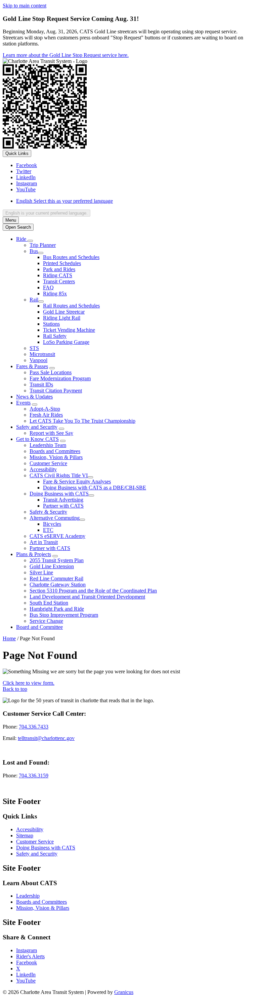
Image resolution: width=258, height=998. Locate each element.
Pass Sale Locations (51, 372)
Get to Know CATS (37, 439)
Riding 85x (55, 293)
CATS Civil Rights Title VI (59, 475)
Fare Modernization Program (60, 378)
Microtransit (42, 354)
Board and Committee (39, 627)
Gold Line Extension (52, 566)
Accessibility (43, 469)
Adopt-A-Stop (45, 409)
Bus (34, 251)
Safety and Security (36, 427)
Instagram (26, 950)
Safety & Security (48, 512)
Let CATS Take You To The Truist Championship (82, 421)
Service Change (46, 621)
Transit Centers (59, 281)
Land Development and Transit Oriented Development (87, 597)
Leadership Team (48, 445)
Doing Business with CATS (59, 493)
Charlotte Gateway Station (58, 584)
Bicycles (52, 524)
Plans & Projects (33, 554)
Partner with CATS (63, 506)
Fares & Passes (32, 366)
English (64, 201)
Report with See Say (51, 433)
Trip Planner (43, 245)
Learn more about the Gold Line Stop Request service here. (66, 55)
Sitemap (24, 835)
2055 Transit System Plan (57, 560)
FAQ (48, 287)
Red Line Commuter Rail (56, 578)
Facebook (26, 962)
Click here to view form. (28, 683)
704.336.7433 (33, 727)
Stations (51, 324)
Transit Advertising (63, 500)
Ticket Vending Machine (69, 330)
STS (34, 348)
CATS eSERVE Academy (57, 536)
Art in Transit (44, 542)
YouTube (26, 981)
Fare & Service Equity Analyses (77, 481)
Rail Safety (55, 336)
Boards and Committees (55, 451)
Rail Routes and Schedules (71, 306)
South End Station (49, 603)
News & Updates (34, 396)
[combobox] (46, 213)
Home (9, 638)
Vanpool (38, 360)
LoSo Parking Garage (66, 342)
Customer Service (48, 463)
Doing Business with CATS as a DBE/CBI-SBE (94, 487)
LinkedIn (26, 974)
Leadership (28, 896)
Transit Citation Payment (56, 390)
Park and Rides (59, 269)
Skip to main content (24, 5)
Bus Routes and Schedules (71, 257)
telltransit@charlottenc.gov (46, 738)
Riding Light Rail (61, 318)
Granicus (123, 992)
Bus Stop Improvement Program (64, 615)
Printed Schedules (62, 263)
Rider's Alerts (30, 956)
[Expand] (30, 241)
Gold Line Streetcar (64, 312)
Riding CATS (57, 275)
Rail (34, 299)
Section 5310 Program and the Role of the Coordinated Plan (93, 590)
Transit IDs (41, 384)
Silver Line (41, 572)
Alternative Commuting (55, 518)
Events (23, 403)
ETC (48, 530)
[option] (135, 201)
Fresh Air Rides (46, 415)
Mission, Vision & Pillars (56, 457)
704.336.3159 (33, 775)
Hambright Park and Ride (57, 609)
